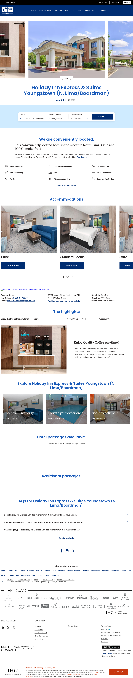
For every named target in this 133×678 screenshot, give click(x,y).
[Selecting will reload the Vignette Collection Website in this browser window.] (55, 597)
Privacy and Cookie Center (110, 632)
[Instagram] (14, 628)
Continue (118, 672)
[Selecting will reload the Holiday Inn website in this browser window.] (55, 606)
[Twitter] (8, 628)
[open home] (3, 581)
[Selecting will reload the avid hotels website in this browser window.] (75, 606)
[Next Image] (70, 78)
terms (97, 672)
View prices (102, 117)
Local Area (77, 10)
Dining (67, 10)
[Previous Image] (62, 78)
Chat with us (39, 639)
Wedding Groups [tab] (106, 319)
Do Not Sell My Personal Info (111, 636)
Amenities (58, 10)
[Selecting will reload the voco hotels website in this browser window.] (105, 597)
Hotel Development (41, 636)
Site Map (104, 639)
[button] (127, 2)
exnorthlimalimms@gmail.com (21, 301)
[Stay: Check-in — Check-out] (32, 118)
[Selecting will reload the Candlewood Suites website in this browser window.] (123, 606)
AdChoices (105, 629)
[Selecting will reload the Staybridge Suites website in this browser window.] (99, 606)
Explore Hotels (73, 626)
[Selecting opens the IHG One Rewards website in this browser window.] (116, 613)
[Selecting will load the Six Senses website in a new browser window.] (8, 597)
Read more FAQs (66, 538)
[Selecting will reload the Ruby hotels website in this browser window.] (114, 597)
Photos (103, 10)
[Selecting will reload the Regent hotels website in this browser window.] (19, 597)
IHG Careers (39, 630)
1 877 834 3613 (27, 648)
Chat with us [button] (10, 2)
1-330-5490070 (20, 298)
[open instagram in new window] (65, 551)
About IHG (38, 626)
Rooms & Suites (45, 10)
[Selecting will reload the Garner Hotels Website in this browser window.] (66, 606)
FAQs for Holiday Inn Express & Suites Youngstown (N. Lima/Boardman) (66, 503)
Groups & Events (91, 10)
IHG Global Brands (41, 633)
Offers (33, 10)
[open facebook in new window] (60, 551)
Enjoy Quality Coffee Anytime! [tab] (15, 319)
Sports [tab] (36, 319)
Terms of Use (106, 626)
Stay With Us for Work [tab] (76, 319)
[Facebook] (3, 628)
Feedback (104, 642)
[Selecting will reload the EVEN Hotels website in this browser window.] (33, 606)
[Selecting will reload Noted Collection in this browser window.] (94, 597)
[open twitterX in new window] (72, 551)
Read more (82, 157)
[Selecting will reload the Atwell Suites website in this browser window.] (85, 606)
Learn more (107, 653)
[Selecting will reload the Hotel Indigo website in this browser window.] (82, 597)
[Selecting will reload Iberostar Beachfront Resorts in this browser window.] (9, 606)
